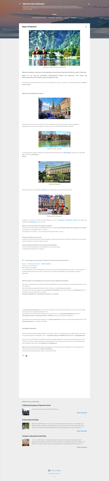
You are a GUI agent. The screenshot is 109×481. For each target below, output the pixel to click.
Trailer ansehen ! (46, 264)
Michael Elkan (57, 473)
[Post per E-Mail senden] (26, 356)
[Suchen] (89, 4)
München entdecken (39, 18)
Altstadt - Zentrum (55, 18)
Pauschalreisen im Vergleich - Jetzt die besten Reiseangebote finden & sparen (42, 231)
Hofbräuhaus (33, 222)
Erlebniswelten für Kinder (30, 420)
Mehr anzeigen (82, 413)
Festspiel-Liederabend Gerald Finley (34, 436)
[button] (86, 27)
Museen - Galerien (71, 18)
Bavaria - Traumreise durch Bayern (31, 264)
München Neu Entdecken (33, 4)
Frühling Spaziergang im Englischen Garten (36, 405)
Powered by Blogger (55, 470)
